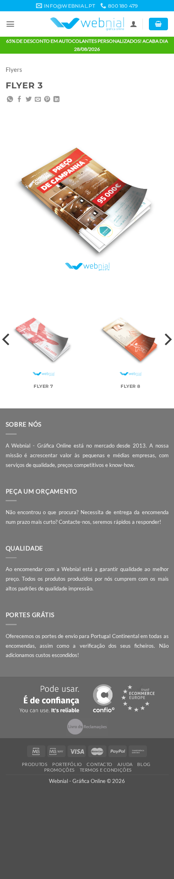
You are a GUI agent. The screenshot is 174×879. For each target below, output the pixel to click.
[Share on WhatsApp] (10, 99)
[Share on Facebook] (19, 99)
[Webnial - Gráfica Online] (87, 24)
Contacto (99, 764)
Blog (143, 764)
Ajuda (125, 764)
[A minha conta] (133, 24)
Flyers (14, 69)
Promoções (59, 769)
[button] (10, 24)
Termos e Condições (106, 769)
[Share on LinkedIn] (56, 99)
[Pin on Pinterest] (47, 99)
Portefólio (67, 764)
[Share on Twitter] (28, 99)
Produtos (35, 764)
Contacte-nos (74, 522)
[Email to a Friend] (38, 99)
